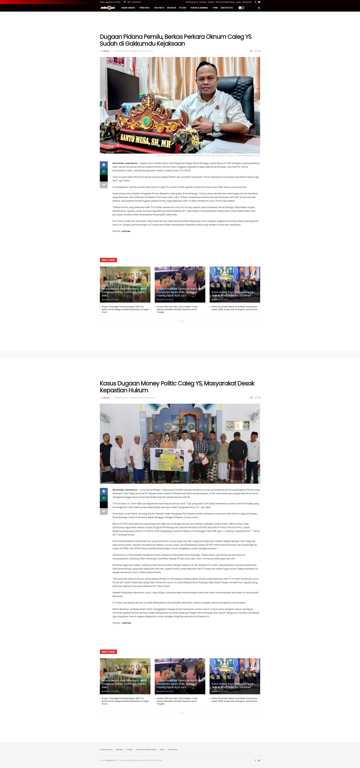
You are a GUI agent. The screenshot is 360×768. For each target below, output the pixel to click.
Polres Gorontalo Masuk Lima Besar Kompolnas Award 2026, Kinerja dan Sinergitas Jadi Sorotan (235, 308)
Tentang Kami (191, 2)
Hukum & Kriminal (199, 7)
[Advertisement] (180, 22)
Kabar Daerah (128, 7)
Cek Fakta (159, 7)
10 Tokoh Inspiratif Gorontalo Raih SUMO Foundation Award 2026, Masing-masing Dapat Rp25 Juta (180, 292)
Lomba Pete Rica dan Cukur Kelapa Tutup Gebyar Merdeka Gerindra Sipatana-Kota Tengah (177, 309)
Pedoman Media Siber (225, 2)
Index (238, 2)
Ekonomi (171, 7)
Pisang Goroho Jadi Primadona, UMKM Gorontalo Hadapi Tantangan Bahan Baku (124, 292)
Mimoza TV (111, 760)
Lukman (106, 51)
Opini (215, 7)
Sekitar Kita (227, 7)
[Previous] (177, 321)
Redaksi (202, 2)
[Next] (182, 321)
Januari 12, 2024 (121, 51)
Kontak (211, 2)
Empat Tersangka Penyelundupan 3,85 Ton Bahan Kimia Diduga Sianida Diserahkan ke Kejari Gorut (125, 309)
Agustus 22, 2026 (110, 299)
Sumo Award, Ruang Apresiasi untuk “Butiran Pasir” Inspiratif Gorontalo (233, 293)
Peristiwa (144, 7)
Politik (182, 7)
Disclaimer (247, 2)
